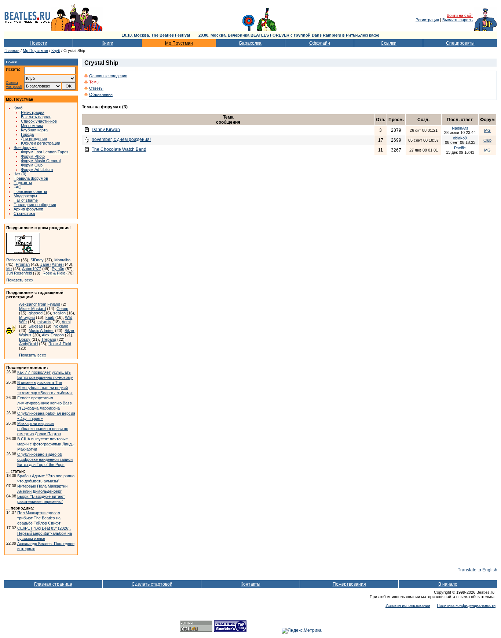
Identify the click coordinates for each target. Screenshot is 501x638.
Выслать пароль (457, 20)
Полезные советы (30, 191)
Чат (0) (20, 174)
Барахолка (250, 43)
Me (9, 268)
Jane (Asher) (52, 264)
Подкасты (23, 182)
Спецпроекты (460, 43)
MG (487, 130)
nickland (61, 326)
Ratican (13, 260)
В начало (447, 584)
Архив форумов (28, 209)
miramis (44, 322)
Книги (107, 43)
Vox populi (14, 87)
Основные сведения (108, 76)
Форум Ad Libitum (37, 169)
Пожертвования (349, 584)
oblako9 (460, 138)
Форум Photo (33, 156)
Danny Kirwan (106, 129)
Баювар (36, 326)
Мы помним (32, 125)
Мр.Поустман (179, 43)
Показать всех (19, 280)
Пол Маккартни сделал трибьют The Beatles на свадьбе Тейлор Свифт (39, 518)
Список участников (39, 121)
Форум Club (32, 165)
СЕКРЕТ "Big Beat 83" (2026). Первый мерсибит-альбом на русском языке (44, 533)
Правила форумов (31, 178)
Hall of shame (26, 200)
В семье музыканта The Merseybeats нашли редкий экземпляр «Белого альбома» (45, 387)
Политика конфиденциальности (466, 605)
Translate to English (477, 569)
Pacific (460, 148)
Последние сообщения (35, 204)
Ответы (96, 88)
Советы (12, 83)
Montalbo (62, 260)
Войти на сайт (460, 15)
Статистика (24, 213)
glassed (36, 313)
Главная (11, 50)
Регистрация (427, 20)
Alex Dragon (53, 335)
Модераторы (25, 196)
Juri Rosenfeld (19, 273)
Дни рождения (34, 139)
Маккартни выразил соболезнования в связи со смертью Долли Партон (42, 428)
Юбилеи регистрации (40, 143)
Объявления (101, 94)
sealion (59, 313)
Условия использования (407, 605)
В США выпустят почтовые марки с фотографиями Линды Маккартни (45, 444)
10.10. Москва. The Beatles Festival (156, 35)
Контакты (250, 584)
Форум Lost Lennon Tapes (45, 152)
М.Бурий (27, 317)
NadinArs (460, 128)
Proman (23, 264)
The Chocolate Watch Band (119, 149)
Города (27, 134)
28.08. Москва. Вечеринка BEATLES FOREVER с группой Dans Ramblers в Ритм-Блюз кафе (288, 35)
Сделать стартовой (152, 584)
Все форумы (25, 147)
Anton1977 (31, 268)
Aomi (66, 322)
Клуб (55, 50)
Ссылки (388, 43)
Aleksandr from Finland (39, 304)
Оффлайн (319, 43)
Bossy (24, 339)
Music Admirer (41, 330)
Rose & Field (54, 273)
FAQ (18, 187)
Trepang (48, 339)
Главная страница (53, 584)
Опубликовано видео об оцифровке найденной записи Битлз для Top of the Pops (45, 459)
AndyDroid (28, 344)
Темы (94, 82)
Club (487, 140)
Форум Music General (41, 160)
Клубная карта (34, 130)
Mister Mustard (32, 308)
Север (62, 308)
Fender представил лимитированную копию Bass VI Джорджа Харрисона (44, 403)
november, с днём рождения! (121, 139)
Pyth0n (58, 268)
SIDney (37, 260)
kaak (49, 317)
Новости (38, 43)
